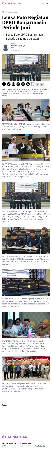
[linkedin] (28, 84)
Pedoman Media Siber (22, 443)
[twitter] (9, 84)
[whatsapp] (13, 84)
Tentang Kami (7, 443)
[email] (23, 84)
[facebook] (4, 84)
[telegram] (18, 84)
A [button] (37, 84)
